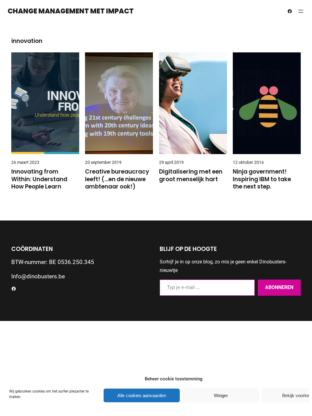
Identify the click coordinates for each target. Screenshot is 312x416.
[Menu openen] (300, 11)
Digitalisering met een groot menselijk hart (190, 175)
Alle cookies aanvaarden (141, 395)
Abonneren (279, 287)
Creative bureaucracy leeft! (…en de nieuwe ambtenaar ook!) (117, 179)
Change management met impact (71, 11)
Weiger (221, 395)
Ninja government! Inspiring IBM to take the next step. (262, 179)
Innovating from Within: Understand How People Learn (39, 179)
